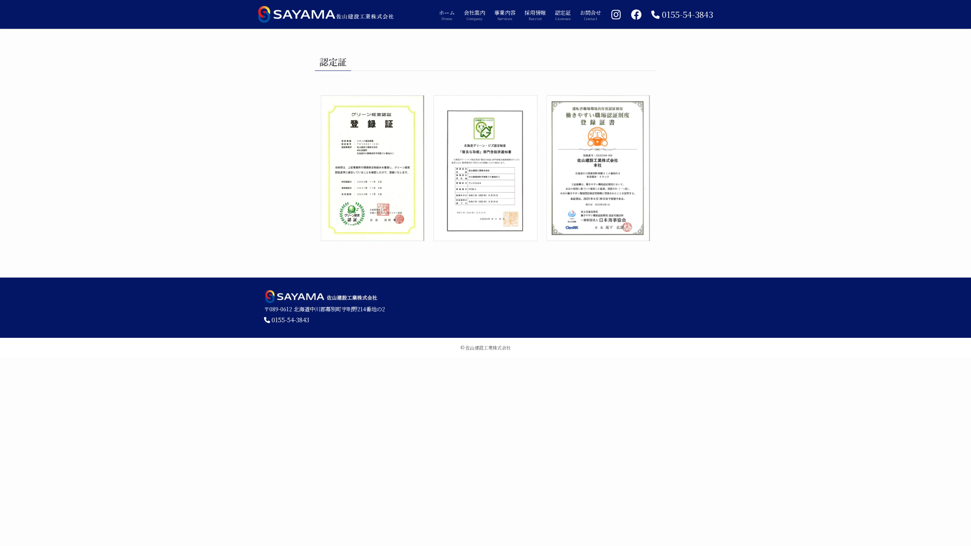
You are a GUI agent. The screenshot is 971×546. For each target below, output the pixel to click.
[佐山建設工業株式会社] (326, 14)
